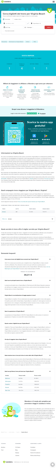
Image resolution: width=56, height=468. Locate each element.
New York (7, 390)
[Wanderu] (6, 1)
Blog (16, 450)
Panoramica (4, 41)
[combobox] (14, 23)
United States (11, 432)
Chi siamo (17, 447)
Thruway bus (47, 178)
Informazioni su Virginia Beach (16, 41)
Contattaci (32, 447)
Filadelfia (7, 384)
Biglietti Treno (4, 432)
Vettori (27, 41)
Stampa (17, 452)
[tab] (7, 20)
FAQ (35, 41)
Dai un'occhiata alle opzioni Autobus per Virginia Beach (31, 201)
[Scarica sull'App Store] (34, 136)
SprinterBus (4, 178)
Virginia (17, 432)
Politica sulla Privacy (35, 455)
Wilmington (8, 381)
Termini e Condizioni (35, 452)
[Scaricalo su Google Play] (46, 136)
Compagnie (33, 450)
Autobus (3, 447)
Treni (2, 450)
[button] (54, 1)
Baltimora (7, 378)
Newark (7, 387)
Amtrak (31, 178)
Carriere (17, 455)
